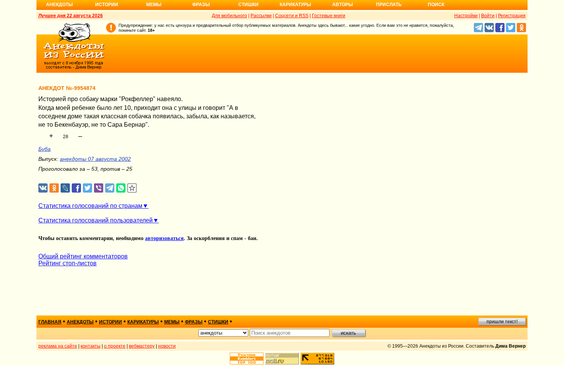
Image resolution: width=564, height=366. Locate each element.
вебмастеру (142, 346)
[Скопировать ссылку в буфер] (132, 188)
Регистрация (512, 15)
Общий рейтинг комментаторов (83, 256)
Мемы (154, 4)
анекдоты (80, 322)
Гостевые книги (328, 15)
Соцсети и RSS (291, 15)
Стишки (248, 4)
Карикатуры (295, 4)
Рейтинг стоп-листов (67, 263)
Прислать (389, 4)
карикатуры (143, 322)
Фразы (201, 4)
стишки (218, 322)
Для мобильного (229, 15)
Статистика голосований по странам (90, 206)
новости (167, 346)
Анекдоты (59, 4)
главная (49, 322)
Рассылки (261, 15)
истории (110, 322)
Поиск (436, 4)
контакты (91, 346)
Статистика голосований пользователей (95, 220)
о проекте (114, 346)
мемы (172, 322)
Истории (106, 4)
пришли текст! (502, 321)
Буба (44, 149)
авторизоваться (164, 238)
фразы (194, 322)
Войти (488, 15)
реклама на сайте (57, 346)
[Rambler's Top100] (247, 358)
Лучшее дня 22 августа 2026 (70, 15)
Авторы (342, 4)
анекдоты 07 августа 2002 (95, 159)
